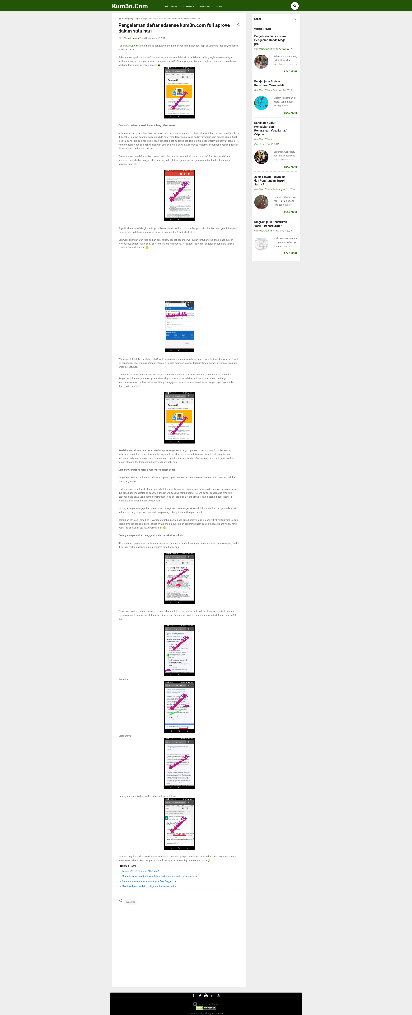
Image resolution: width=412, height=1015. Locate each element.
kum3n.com (132, 45)
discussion (170, 6)
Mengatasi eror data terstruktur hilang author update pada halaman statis (159, 876)
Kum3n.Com (130, 6)
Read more (290, 71)
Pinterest (212, 995)
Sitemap (205, 6)
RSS (218, 995)
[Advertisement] (179, 275)
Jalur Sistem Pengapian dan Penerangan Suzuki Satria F (270, 180)
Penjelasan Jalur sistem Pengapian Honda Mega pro (270, 40)
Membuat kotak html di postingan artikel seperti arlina (149, 886)
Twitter (200, 995)
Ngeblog (130, 902)
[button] (238, 24)
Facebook (194, 995)
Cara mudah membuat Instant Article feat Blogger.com (149, 881)
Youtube (188, 6)
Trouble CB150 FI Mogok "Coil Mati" (140, 871)
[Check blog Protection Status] (206, 1009)
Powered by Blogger (208, 1004)
